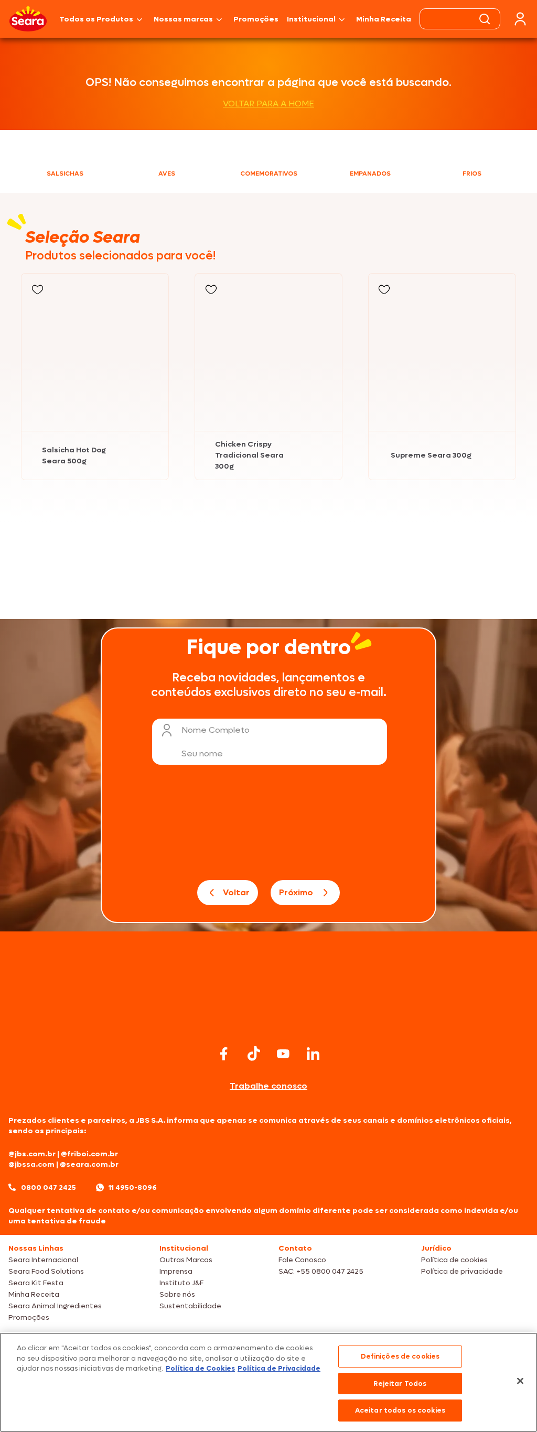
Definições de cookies (400, 1356)
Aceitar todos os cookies (400, 1410)
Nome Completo (215, 729)
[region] (268, 1382)
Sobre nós (177, 1294)
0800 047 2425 (48, 1187)
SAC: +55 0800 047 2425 (320, 1271)
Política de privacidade (462, 1271)
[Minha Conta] (520, 19)
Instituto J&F (181, 1283)
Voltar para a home (268, 103)
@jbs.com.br (32, 1154)
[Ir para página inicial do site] (268, 1021)
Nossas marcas (183, 19)
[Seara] (28, 18)
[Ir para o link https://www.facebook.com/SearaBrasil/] (224, 1053)
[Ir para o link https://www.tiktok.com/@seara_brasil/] (254, 1053)
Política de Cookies (200, 1368)
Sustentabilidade (190, 1306)
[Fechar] (520, 1381)
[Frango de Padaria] (134, 553)
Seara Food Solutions (46, 1271)
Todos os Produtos (96, 19)
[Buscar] (484, 18)
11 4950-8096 (133, 1187)
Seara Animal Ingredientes (55, 1306)
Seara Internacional (43, 1260)
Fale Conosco (302, 1260)
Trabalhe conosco (268, 1085)
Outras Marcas (185, 1260)
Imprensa (175, 1271)
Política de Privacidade (279, 1368)
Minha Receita (383, 19)
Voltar (236, 892)
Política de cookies (454, 1260)
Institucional (311, 19)
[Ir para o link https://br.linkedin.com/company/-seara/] (313, 1053)
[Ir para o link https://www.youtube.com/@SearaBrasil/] (283, 1053)
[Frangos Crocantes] (403, 553)
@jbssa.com (31, 1164)
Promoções (255, 19)
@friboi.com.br (89, 1154)
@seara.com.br (89, 1164)
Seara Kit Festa (35, 1283)
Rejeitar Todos (399, 1383)
